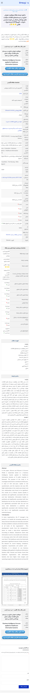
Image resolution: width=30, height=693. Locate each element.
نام (28, 673)
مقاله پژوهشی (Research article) (13, 111)
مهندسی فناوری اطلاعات (16, 122)
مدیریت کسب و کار (17, 128)
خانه (25, 10)
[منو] (2, 3)
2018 (20, 94)
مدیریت (8, 122)
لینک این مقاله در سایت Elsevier (14, 235)
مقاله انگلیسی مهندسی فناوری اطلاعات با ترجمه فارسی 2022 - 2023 (13, 11)
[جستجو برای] (28, 3)
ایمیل (28, 680)
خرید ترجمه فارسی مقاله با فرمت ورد (14, 74)
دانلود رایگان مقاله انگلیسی (14, 68)
